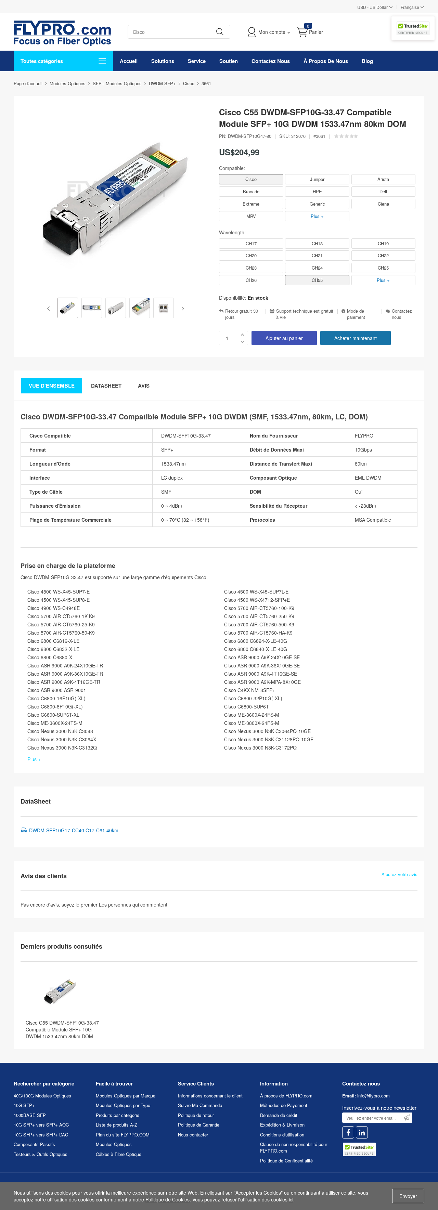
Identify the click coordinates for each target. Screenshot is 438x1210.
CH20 (251, 255)
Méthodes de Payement (283, 1105)
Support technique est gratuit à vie (304, 314)
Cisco (251, 179)
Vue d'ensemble (52, 385)
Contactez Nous (271, 61)
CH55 (317, 280)
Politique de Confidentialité (286, 1160)
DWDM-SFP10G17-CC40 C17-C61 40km (73, 830)
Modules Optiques (114, 1144)
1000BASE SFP (30, 1115)
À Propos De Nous (326, 61)
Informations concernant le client (210, 1095)
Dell (383, 191)
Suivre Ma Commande (200, 1105)
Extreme (251, 203)
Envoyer (408, 1196)
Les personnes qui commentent (133, 904)
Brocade (251, 191)
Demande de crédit (278, 1115)
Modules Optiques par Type (123, 1105)
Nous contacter (193, 1134)
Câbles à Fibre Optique (118, 1154)
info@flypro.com (373, 1095)
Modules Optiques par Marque (125, 1095)
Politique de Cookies (167, 1199)
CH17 (251, 243)
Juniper (317, 179)
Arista (383, 179)
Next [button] (181, 308)
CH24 (317, 267)
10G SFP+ (24, 1105)
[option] (68, 309)
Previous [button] (49, 308)
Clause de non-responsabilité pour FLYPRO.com (293, 1147)
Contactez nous (402, 314)
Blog (367, 61)
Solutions (162, 61)
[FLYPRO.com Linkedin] (362, 1132)
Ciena (383, 203)
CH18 (317, 243)
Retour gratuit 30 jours (241, 314)
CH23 (251, 267)
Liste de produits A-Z (116, 1124)
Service (197, 61)
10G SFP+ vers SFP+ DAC (41, 1134)
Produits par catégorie (117, 1115)
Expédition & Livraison (282, 1124)
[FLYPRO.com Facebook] (348, 1132)
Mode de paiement (356, 314)
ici (291, 1199)
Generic (317, 203)
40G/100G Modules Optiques (42, 1095)
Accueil (129, 61)
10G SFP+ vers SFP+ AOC (41, 1124)
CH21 (317, 255)
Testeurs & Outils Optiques (40, 1154)
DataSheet (106, 385)
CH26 (251, 280)
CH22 (383, 255)
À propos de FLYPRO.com (286, 1095)
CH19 (383, 243)
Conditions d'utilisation (282, 1134)
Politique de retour (196, 1115)
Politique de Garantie (198, 1124)
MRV (251, 216)
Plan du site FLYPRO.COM (123, 1134)
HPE (317, 191)
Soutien (228, 61)
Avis (144, 385)
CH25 (383, 267)
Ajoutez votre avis (399, 874)
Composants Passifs (34, 1144)
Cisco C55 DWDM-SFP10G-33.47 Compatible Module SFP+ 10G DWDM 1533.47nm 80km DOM (62, 1029)
